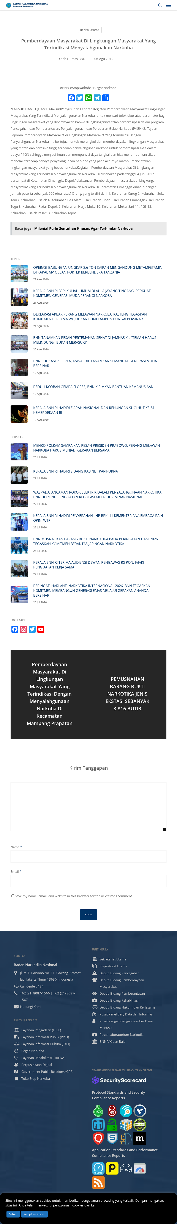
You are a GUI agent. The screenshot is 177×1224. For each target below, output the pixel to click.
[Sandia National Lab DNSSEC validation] (98, 1124)
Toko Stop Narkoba (35, 1078)
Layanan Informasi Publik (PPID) (45, 1037)
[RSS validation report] (98, 1182)
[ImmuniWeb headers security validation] (126, 1138)
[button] (168, 5)
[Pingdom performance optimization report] (112, 1168)
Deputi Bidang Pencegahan (119, 973)
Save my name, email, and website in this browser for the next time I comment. (74, 896)
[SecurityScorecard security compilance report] (119, 1080)
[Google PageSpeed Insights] (139, 1168)
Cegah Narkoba (32, 1051)
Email (16, 871)
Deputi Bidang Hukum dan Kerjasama (127, 1007)
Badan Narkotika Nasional (35, 964)
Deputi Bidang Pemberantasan (122, 993)
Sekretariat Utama (113, 959)
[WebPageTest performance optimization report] (126, 1168)
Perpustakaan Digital (36, 1064)
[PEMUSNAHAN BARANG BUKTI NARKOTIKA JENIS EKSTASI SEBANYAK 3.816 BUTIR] (127, 694)
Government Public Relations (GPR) (47, 1071)
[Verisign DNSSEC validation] (139, 1110)
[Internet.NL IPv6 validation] (126, 1110)
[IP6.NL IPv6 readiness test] (112, 1110)
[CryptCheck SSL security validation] (139, 1124)
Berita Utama (89, 30)
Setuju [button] (13, 1214)
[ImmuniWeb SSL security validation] (126, 1124)
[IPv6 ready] (98, 1110)
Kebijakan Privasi (34, 1214)
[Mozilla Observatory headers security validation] (139, 1138)
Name (16, 847)
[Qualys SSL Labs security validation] (98, 1138)
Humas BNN (76, 59)
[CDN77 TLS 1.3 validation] (112, 1124)
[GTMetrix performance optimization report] (98, 1168)
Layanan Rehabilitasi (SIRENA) (43, 1058)
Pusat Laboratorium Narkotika (122, 1034)
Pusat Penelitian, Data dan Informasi (126, 1014)
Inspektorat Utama (113, 966)
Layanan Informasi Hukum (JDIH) (45, 1044)
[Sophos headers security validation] (112, 1138)
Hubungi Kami (30, 1006)
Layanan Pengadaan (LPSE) (41, 1030)
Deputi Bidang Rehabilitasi (119, 1000)
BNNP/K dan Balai (113, 1041)
